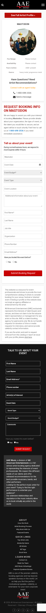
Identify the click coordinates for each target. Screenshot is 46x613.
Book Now (23, 552)
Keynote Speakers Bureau (23, 569)
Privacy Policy (32, 605)
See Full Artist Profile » (23, 15)
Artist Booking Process (23, 526)
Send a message (23, 97)
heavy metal (24, 72)
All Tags (23, 549)
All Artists (23, 546)
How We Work (23, 523)
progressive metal (35, 72)
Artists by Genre (23, 543)
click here (28, 337)
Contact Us (23, 560)
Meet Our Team (23, 563)
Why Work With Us (23, 529)
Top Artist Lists (23, 540)
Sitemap (21, 605)
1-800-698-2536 (23, 93)
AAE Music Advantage (23, 566)
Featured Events (23, 533)
